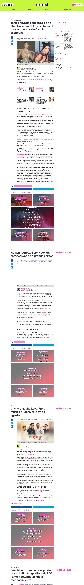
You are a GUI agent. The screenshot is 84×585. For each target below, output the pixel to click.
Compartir (22, 189)
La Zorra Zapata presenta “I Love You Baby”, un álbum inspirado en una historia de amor (43, 200)
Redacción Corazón (25, 288)
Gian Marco (19, 584)
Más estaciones (50, 0)
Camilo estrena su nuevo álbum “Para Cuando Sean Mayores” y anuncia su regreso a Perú (43, 553)
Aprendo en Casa (34, 0)
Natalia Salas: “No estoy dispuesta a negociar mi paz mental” (43, 392)
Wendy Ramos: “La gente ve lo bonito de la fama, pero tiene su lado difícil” (43, 236)
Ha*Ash (18, 260)
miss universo (23, 185)
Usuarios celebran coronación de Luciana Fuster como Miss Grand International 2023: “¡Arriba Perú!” (41, 91)
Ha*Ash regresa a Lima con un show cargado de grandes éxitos (21, 201)
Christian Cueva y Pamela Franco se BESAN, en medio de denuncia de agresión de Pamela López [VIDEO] (68, 47)
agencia (28, 185)
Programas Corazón (68, 9)
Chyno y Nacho (17, 503)
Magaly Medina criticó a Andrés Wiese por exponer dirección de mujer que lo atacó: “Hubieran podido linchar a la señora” (41, 101)
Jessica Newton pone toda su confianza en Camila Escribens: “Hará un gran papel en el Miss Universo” (22, 91)
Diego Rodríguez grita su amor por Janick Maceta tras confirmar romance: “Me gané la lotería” (22, 101)
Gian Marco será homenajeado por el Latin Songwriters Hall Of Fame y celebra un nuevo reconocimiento (21, 518)
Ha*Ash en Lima (21, 341)
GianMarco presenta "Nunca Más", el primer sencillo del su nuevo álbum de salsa (21, 553)
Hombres (30, 9)
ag (31, 185)
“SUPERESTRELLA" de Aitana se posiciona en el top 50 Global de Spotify (21, 236)
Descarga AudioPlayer (42, 0)
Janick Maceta (40, 79)
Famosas (13, 9)
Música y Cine (21, 514)
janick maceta (17, 185)
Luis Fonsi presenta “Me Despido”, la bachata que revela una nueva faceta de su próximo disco (32, 536)
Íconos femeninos (17, 20)
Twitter (44, 189)
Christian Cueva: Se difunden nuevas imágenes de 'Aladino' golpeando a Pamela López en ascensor (68, 59)
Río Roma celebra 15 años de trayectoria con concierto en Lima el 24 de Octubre (43, 518)
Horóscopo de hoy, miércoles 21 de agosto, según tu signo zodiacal (68, 53)
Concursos (47, 9)
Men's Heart (19, 97)
